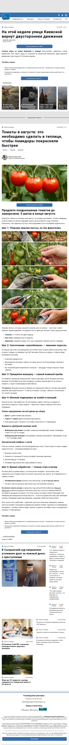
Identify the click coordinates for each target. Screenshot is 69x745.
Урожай (20, 150)
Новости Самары (9, 27)
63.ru (23, 54)
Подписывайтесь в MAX (34, 46)
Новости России (54, 547)
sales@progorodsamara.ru (33, 702)
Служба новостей (9, 40)
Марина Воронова (14, 157)
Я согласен (34, 739)
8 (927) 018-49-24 (34, 699)
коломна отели (7, 82)
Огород (12, 150)
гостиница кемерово (9, 536)
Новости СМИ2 (7, 86)
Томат (5, 150)
